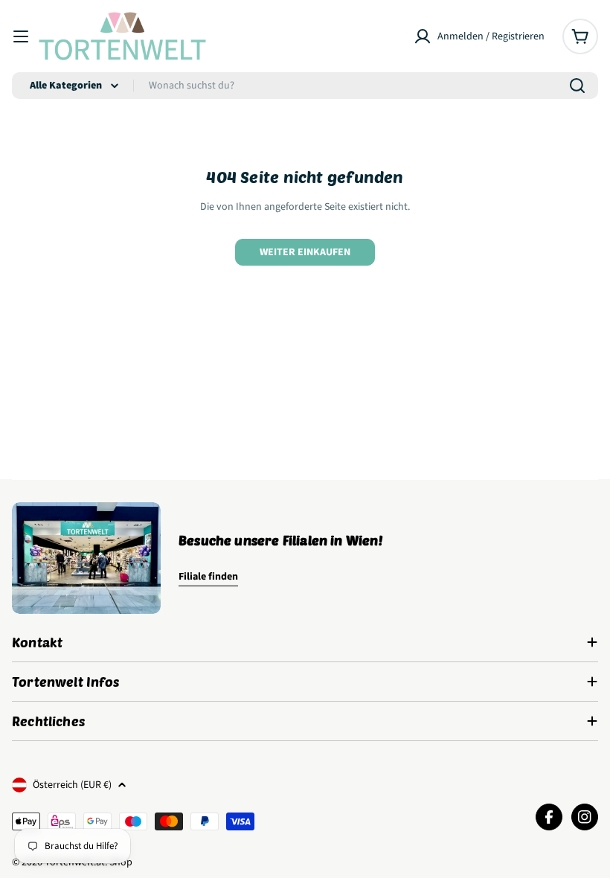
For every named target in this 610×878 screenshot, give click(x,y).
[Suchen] (577, 85)
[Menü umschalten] (21, 36)
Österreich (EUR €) (72, 785)
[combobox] (305, 85)
